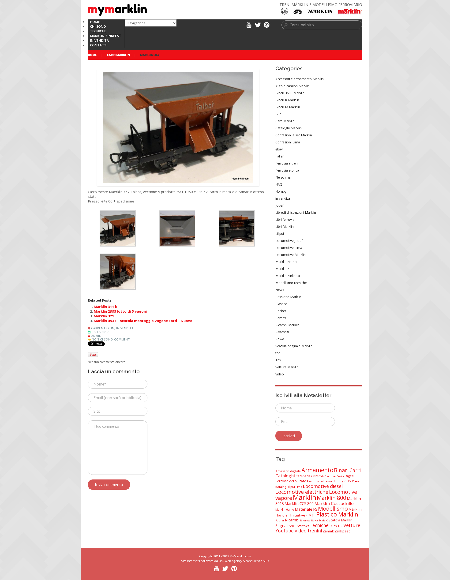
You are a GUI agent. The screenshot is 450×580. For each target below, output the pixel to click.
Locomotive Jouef (289, 240)
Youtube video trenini (298, 531)
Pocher (280, 311)
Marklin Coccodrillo (334, 503)
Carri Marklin (118, 55)
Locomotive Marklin (290, 254)
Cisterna (317, 476)
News (279, 290)
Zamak (328, 531)
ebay (279, 149)
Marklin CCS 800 (299, 503)
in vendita (125, 328)
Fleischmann (284, 177)
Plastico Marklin (337, 514)
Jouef (279, 205)
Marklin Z (282, 268)
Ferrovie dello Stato (290, 481)
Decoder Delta (334, 476)
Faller (279, 156)
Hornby (280, 191)
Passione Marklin (288, 297)
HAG (278, 184)
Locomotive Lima (288, 247)
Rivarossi (282, 332)
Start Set (303, 526)
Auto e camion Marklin (292, 86)
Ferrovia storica (287, 170)
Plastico (281, 304)
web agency (233, 561)
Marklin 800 (331, 497)
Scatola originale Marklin (293, 346)
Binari (341, 470)
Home (92, 55)
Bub (278, 114)
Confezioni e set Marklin (293, 135)
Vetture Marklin (286, 367)
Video (279, 374)
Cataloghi (285, 476)
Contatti (98, 45)
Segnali (281, 525)
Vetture (351, 525)
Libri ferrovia (284, 219)
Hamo (327, 481)
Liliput (279, 233)
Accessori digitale (288, 471)
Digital (349, 476)
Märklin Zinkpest (287, 275)
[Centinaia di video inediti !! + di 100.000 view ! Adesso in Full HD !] (249, 24)
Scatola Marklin (340, 520)
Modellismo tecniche (291, 283)
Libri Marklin (284, 226)
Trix (278, 360)
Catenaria (303, 476)
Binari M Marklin (287, 107)
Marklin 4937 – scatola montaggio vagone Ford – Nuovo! (143, 320)
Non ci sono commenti (111, 339)
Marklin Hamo (286, 261)
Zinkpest (342, 531)
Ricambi (292, 520)
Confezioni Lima (287, 142)
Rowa (279, 339)
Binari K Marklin (287, 100)
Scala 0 (323, 520)
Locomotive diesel (323, 486)
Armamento (317, 470)
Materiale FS (306, 509)
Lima (299, 487)
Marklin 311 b (105, 306)
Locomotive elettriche (301, 491)
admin (96, 336)
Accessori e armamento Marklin (299, 79)
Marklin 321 (104, 316)
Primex (280, 318)
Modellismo (333, 508)
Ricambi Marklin (287, 325)
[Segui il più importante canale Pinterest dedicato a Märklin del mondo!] (266, 24)
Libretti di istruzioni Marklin (295, 212)
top (278, 353)
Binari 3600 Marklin (289, 93)
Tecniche (319, 525)
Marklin (304, 497)
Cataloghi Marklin (288, 128)
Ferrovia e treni (286, 163)
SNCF (292, 526)
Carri (355, 470)
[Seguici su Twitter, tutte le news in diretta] (258, 24)
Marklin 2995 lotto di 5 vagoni (120, 311)
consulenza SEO (257, 561)
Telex (333, 526)
